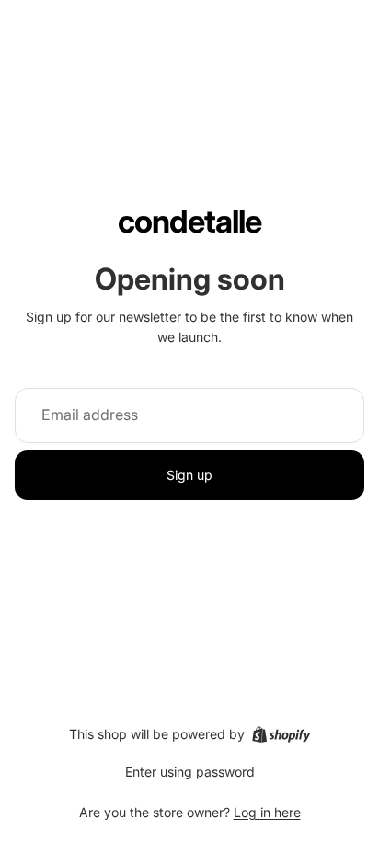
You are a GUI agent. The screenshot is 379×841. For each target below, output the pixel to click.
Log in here (267, 812)
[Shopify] (281, 734)
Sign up (189, 475)
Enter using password (190, 771)
